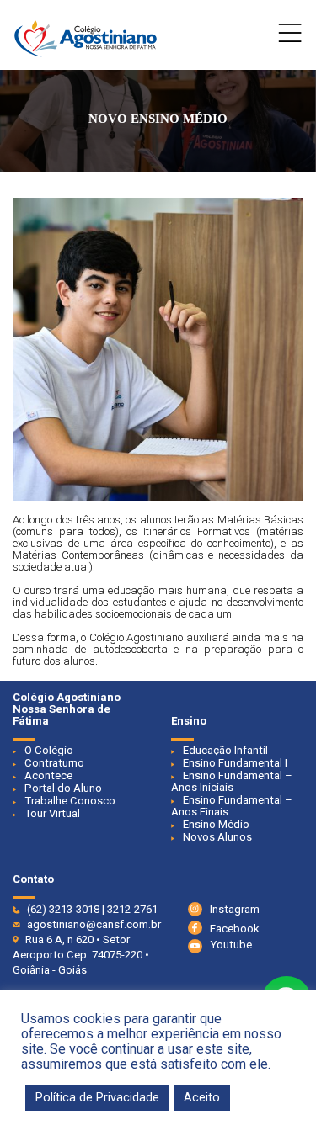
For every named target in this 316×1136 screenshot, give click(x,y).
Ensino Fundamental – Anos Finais (231, 806)
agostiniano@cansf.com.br (94, 924)
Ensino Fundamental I (235, 762)
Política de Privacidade (97, 1097)
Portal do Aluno (63, 788)
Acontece (48, 775)
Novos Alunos (217, 837)
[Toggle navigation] (290, 37)
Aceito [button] (202, 1097)
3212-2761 (132, 909)
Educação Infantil (225, 750)
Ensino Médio (216, 824)
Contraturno (54, 762)
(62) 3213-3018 (63, 909)
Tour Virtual (52, 813)
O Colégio (48, 750)
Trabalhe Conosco (69, 800)
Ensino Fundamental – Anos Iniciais (231, 781)
